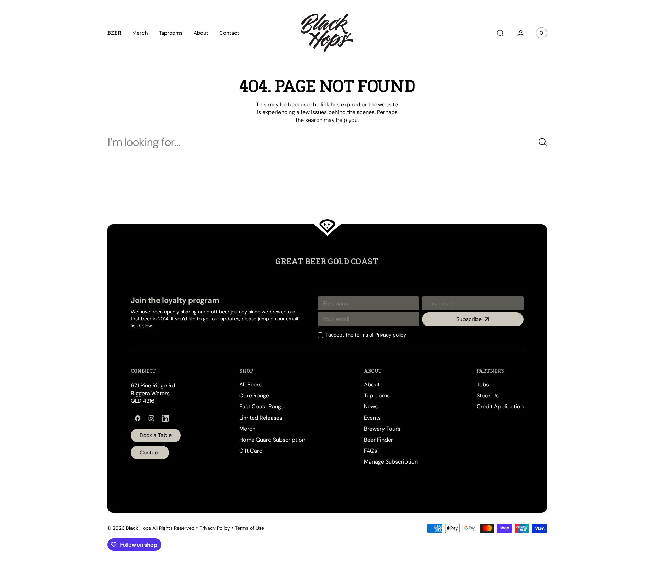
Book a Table (156, 435)
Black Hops (138, 528)
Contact (150, 452)
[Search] (540, 142)
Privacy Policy (214, 528)
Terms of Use (249, 528)
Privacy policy (390, 335)
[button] (500, 32)
